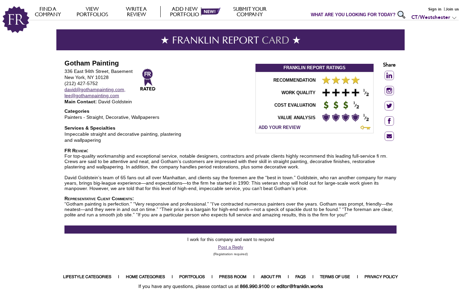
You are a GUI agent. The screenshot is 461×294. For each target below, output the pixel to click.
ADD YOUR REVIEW (279, 127)
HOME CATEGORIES (145, 277)
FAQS (300, 277)
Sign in (434, 9)
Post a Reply (230, 247)
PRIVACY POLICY (381, 277)
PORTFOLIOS (192, 277)
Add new (184, 11)
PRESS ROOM (232, 277)
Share (389, 65)
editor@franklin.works (300, 286)
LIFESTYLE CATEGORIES (87, 277)
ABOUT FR (271, 277)
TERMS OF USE (335, 277)
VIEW (92, 11)
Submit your (250, 11)
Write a (136, 11)
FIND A (48, 11)
